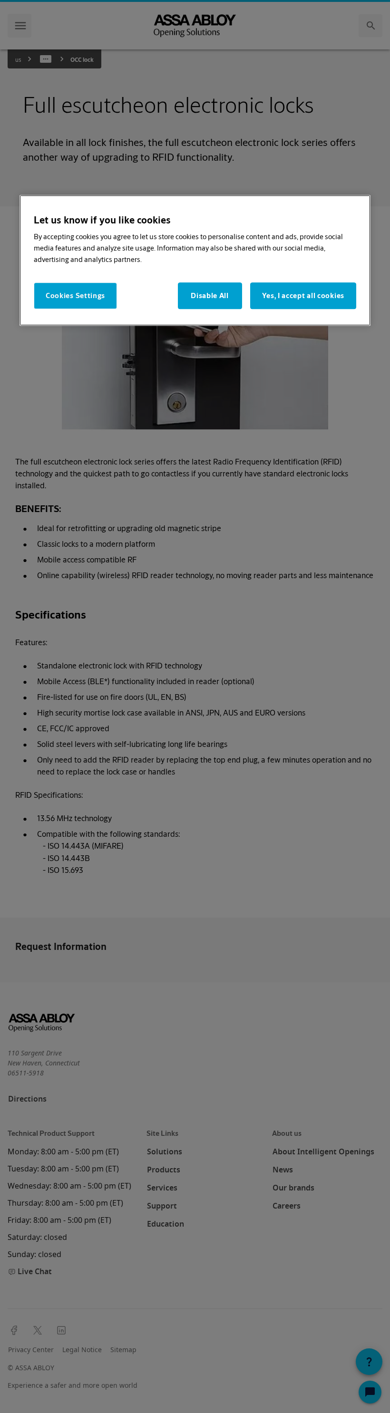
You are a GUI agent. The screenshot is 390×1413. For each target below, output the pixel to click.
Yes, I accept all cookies (303, 295)
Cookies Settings (75, 295)
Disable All (210, 295)
